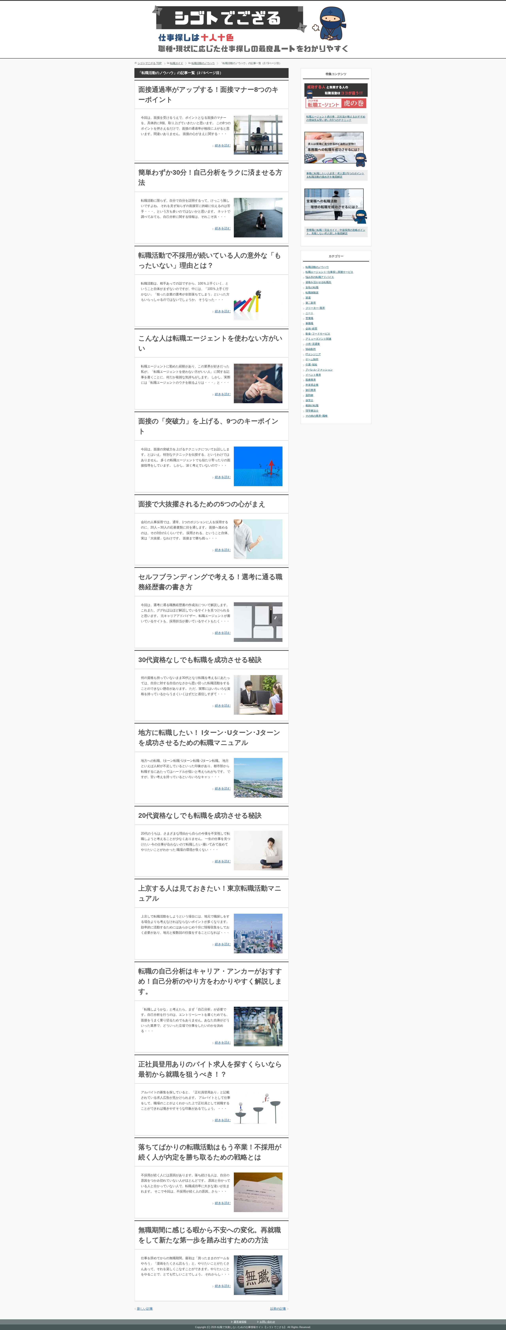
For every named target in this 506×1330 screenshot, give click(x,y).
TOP (150, 63)
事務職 (309, 323)
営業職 (309, 318)
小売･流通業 (313, 343)
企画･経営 (311, 328)
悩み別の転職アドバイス (320, 277)
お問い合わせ (267, 1321)
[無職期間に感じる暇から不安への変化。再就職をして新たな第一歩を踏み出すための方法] (258, 1292)
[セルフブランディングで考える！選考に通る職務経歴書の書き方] (258, 639)
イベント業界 (313, 374)
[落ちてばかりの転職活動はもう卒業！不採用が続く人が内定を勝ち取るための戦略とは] (258, 1209)
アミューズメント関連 (318, 338)
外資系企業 (312, 384)
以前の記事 (278, 1308)
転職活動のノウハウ (317, 267)
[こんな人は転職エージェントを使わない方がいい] (258, 400)
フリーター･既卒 (315, 307)
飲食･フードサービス (318, 333)
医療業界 (311, 379)
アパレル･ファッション (319, 369)
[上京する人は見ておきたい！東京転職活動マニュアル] (258, 950)
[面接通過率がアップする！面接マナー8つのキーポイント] (258, 152)
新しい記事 (145, 1308)
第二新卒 (311, 302)
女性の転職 (312, 287)
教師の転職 (312, 405)
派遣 (308, 297)
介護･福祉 (311, 364)
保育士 (309, 400)
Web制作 (311, 349)
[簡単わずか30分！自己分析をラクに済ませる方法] (258, 234)
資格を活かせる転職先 (318, 282)
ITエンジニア (313, 354)
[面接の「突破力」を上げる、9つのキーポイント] (258, 483)
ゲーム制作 (312, 359)
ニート (309, 313)
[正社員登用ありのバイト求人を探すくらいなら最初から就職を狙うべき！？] (258, 1126)
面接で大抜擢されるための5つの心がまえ (201, 504)
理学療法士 (312, 410)
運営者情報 (240, 1321)
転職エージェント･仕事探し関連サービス (329, 271)
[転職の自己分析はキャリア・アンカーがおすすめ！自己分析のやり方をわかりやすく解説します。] (258, 1043)
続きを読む (223, 145)
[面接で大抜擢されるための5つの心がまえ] (258, 556)
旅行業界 (311, 390)
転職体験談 (312, 292)
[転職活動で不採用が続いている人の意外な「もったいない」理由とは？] (258, 317)
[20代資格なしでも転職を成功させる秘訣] (258, 867)
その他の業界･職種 (317, 415)
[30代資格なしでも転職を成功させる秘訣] (258, 712)
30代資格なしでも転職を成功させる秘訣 (200, 659)
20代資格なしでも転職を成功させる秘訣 (200, 815)
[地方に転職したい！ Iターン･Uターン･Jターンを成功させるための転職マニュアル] (258, 795)
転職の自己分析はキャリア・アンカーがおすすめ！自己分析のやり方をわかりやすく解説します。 (210, 981)
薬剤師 (309, 395)
